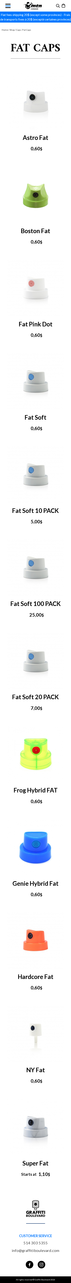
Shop (12, 29)
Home (5, 29)
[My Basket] (64, 6)
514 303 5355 (35, 1243)
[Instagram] (41, 1264)
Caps (18, 29)
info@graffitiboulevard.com (35, 1250)
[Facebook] (29, 1264)
